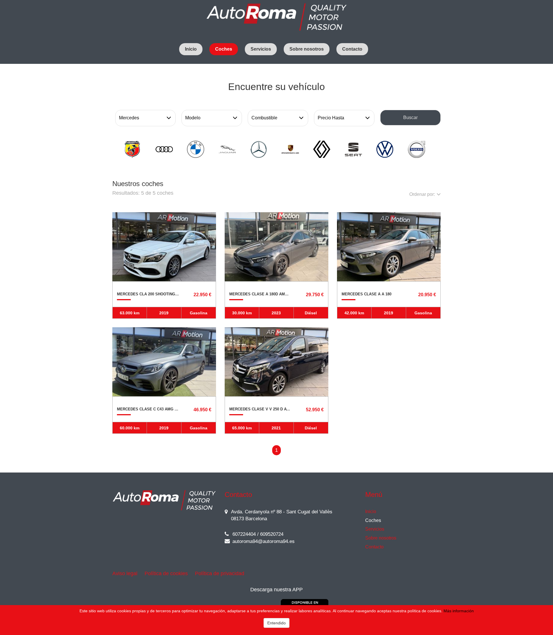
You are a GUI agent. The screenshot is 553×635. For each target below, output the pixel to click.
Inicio (191, 49)
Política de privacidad (219, 573)
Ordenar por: (422, 194)
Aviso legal (124, 573)
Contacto (352, 49)
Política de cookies (166, 573)
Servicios (261, 49)
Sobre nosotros (306, 49)
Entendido (276, 623)
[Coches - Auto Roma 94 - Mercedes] (276, 17)
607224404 (243, 534)
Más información (459, 611)
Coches (223, 49)
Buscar (410, 117)
